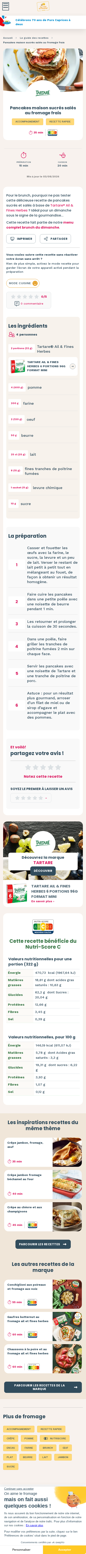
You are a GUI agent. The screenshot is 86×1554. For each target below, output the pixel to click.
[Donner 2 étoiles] (35, 767)
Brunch (48, 1447)
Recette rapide (60, 121)
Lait (45, 1457)
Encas (11, 1447)
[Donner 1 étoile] (28, 767)
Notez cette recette (43, 776)
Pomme (29, 1438)
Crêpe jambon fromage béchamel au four (24, 1177)
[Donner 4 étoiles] (50, 767)
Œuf (65, 1447)
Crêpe (11, 1438)
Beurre (28, 1457)
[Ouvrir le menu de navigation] (5, 6)
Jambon (63, 1457)
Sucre (11, 1466)
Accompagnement (27, 121)
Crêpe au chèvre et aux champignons (24, 1209)
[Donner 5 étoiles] (58, 767)
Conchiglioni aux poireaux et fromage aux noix (26, 1286)
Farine (29, 1447)
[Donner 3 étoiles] (43, 767)
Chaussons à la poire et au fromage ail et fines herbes (27, 1351)
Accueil (8, 37)
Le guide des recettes (34, 37)
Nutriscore (58, 1438)
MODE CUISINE (20, 283)
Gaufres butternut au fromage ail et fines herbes (27, 1319)
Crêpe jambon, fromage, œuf (25, 1144)
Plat (10, 1457)
